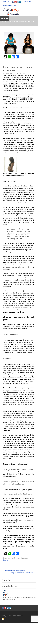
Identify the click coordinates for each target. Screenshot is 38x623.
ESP (4, 2)
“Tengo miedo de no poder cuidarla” (22, 573)
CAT (9, 2)
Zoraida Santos (22, 73)
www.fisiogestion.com (9, 5)
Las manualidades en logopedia (15, 570)
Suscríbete (27, 2)
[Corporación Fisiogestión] (9, 11)
